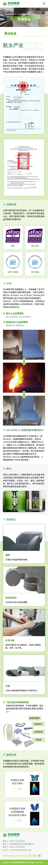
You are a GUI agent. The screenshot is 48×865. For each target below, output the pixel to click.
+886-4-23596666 (17, 840)
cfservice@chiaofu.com (20, 849)
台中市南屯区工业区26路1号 (21, 843)
